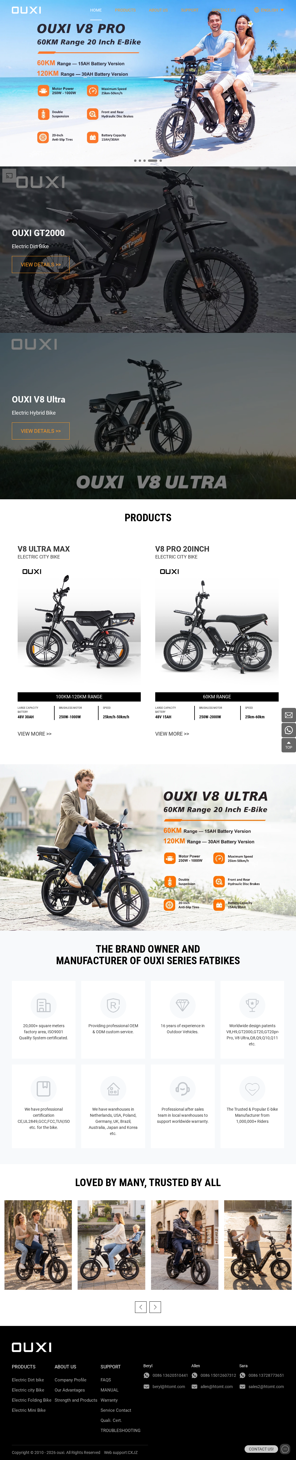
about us (158, 10)
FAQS (106, 1380)
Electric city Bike (28, 1390)
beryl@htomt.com (169, 1386)
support (190, 10)
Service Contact (116, 1410)
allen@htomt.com (217, 1386)
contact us (224, 10)
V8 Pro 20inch (182, 549)
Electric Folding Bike (31, 1400)
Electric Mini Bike (29, 1410)
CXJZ (133, 1452)
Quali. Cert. (111, 1420)
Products (125, 10)
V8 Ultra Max (44, 549)
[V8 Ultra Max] (79, 626)
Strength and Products (76, 1400)
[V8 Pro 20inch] (217, 626)
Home (96, 10)
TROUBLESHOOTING (120, 1430)
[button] (141, 1307)
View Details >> (41, 264)
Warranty (109, 1400)
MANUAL (110, 1390)
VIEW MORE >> (34, 734)
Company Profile (70, 1380)
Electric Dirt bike (28, 1380)
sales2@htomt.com (266, 1386)
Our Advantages (70, 1390)
